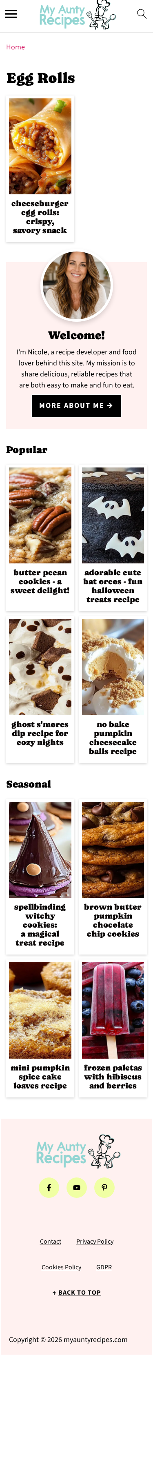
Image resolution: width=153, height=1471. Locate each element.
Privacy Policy (94, 1241)
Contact (50, 1241)
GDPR (104, 1267)
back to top (79, 1292)
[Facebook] (49, 1187)
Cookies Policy (61, 1267)
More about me (71, 406)
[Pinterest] (104, 1187)
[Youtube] (77, 1187)
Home (15, 47)
